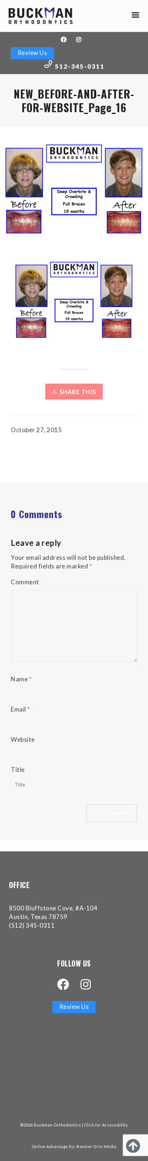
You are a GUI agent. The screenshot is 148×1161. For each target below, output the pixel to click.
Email (18, 709)
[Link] (40, 15)
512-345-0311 (80, 66)
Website (23, 739)
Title (18, 769)
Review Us (32, 52)
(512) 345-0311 (32, 925)
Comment (25, 582)
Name (19, 679)
